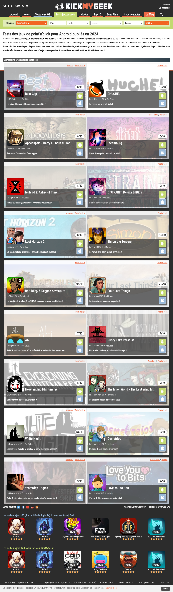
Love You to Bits (118, 488)
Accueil (14, 14)
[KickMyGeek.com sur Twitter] (18, 507)
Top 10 (97, 14)
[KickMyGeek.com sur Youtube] (32, 507)
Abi (27, 340)
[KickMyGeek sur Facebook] (8, 6)
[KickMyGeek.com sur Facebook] (23, 507)
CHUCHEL (114, 94)
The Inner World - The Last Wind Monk (132, 389)
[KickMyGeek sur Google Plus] (12, 6)
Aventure (69, 213)
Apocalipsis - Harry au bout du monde (50, 143)
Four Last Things (119, 291)
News (27, 14)
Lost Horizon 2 (34, 241)
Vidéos (84, 14)
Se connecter (164, 7)
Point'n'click (80, 65)
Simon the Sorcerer (120, 241)
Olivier (27, 99)
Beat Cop (31, 94)
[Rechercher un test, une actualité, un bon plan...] (162, 14)
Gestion (70, 65)
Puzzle (164, 459)
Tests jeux (42, 14)
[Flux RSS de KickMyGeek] (23, 6)
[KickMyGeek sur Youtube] (17, 6)
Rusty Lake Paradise (121, 340)
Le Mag (150, 14)
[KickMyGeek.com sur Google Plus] (27, 507)
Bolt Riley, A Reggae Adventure (45, 291)
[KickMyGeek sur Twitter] (5, 6)
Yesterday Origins (36, 488)
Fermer (165, 588)
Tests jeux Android (65, 14)
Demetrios (114, 439)
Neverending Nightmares (41, 389)
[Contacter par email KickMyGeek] (27, 6)
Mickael (108, 198)
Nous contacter (132, 14)
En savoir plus (110, 588)
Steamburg (115, 143)
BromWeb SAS (164, 507)
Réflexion (163, 114)
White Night (33, 439)
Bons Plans (112, 14)
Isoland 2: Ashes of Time (41, 192)
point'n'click (33, 60)
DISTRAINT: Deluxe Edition (125, 192)
